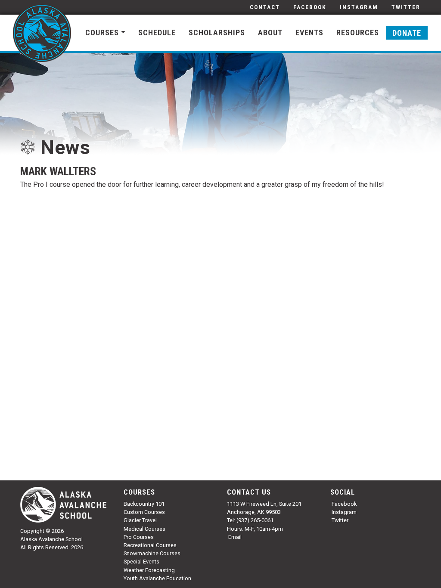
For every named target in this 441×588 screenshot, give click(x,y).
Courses (102, 32)
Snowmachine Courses (152, 553)
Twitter (405, 7)
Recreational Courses (150, 545)
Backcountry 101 (144, 504)
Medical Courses (144, 529)
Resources (357, 32)
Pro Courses (139, 537)
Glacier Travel (140, 520)
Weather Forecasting (149, 570)
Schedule (157, 32)
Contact (265, 7)
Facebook (309, 7)
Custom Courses (144, 512)
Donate (406, 32)
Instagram (359, 7)
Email (235, 537)
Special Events (141, 561)
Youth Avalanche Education (157, 578)
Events (309, 32)
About (270, 32)
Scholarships (217, 32)
